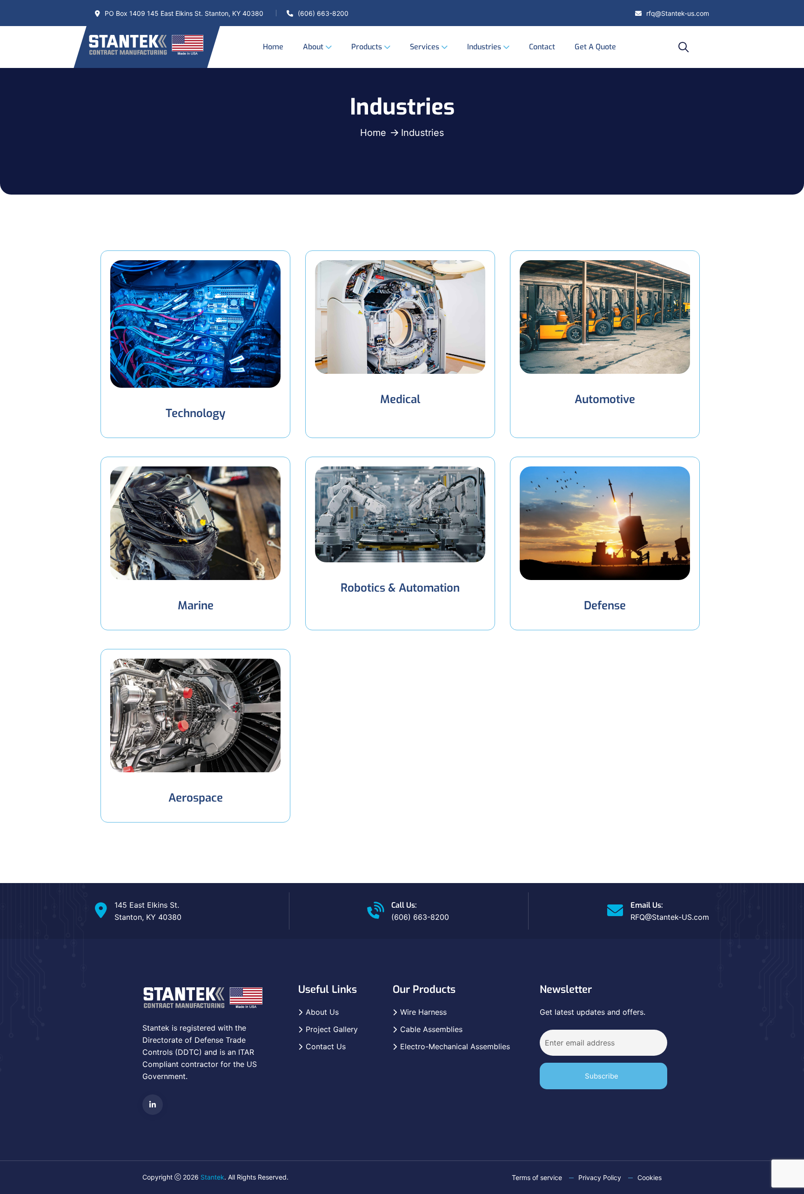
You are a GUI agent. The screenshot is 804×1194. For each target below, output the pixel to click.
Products (366, 47)
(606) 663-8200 (323, 13)
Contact (542, 47)
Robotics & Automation (400, 587)
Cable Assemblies (431, 1029)
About (313, 47)
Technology (195, 413)
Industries (484, 47)
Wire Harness (423, 1012)
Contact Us (326, 1046)
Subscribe (601, 1076)
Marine (196, 605)
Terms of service (537, 1177)
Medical (400, 399)
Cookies (649, 1177)
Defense (605, 605)
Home (273, 47)
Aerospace (195, 797)
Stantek (212, 1177)
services (424, 47)
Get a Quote (595, 47)
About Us (322, 1012)
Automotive (605, 399)
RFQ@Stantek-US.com (669, 917)
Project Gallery (332, 1029)
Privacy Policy (599, 1177)
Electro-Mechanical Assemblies (455, 1046)
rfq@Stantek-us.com (677, 13)
